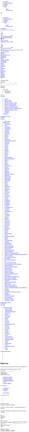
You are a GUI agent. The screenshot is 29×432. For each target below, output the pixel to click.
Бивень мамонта (9, 255)
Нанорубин (7, 178)
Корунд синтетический (10, 282)
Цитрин (7, 229)
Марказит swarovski (9, 174)
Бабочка (7, 331)
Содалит (7, 205)
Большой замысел (9, 337)
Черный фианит (8, 265)
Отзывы (5, 5)
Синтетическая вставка (10, 262)
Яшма (6, 239)
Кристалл (7, 122)
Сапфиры (7, 280)
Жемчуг (7, 150)
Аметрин (7, 132)
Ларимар (7, 241)
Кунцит (6, 167)
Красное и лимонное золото (11, 107)
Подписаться (4, 373)
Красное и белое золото (10, 104)
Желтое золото (8, 101)
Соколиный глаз (9, 207)
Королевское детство (10, 324)
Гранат (6, 146)
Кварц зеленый (8, 269)
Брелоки (3, 76)
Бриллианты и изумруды (11, 279)
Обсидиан (7, 180)
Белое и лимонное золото (11, 105)
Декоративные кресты (10, 311)
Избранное (9, 37)
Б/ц (5, 261)
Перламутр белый (9, 298)
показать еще (4, 116)
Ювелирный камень (9, 236)
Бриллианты (8, 283)
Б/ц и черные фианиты (10, 257)
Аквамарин (7, 126)
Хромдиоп (7, 275)
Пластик (7, 187)
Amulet (6, 349)
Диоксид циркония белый (11, 286)
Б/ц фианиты (8, 248)
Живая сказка (8, 343)
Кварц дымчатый (9, 247)
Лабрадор (7, 168)
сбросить (3, 87)
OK (1, 418)
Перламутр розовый (9, 295)
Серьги (2, 64)
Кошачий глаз (8, 165)
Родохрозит (7, 196)
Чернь (6, 232)
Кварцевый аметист (9, 158)
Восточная (7, 313)
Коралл (6, 162)
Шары (6, 318)
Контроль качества (7, 379)
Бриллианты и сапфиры (10, 277)
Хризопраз (7, 223)
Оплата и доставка (7, 3)
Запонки (3, 73)
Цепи (2, 67)
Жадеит (6, 149)
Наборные (7, 333)
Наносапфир (8, 179)
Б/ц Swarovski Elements (10, 259)
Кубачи (7, 332)
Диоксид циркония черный (11, 273)
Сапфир (7, 198)
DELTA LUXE (8, 307)
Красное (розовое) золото (11, 102)
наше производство (5, 54)
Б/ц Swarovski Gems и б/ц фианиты (13, 264)
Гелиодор (7, 142)
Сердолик (7, 203)
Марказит (7, 172)
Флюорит (7, 219)
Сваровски (7, 200)
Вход (7, 9)
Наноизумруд (8, 176)
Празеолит (7, 189)
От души (7, 328)
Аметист (7, 131)
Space (6, 335)
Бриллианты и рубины (10, 284)
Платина (7, 111)
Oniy (6, 347)
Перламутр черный (9, 300)
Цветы (6, 319)
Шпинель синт (8, 233)
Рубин (6, 197)
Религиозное (4, 61)
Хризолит (7, 222)
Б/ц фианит (7, 258)
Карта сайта (6, 392)
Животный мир (9, 310)
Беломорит (7, 133)
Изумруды (7, 290)
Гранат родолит (8, 271)
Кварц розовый (8, 157)
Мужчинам (3, 56)
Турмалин (7, 215)
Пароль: (3, 423)
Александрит (8, 128)
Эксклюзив (7, 315)
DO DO (7, 325)
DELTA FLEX (8, 336)
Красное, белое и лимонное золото (13, 108)
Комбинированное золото (11, 109)
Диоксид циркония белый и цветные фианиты (16, 287)
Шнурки (3, 77)
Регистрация (9, 10)
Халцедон (7, 221)
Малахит (7, 171)
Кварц (6, 156)
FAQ (4, 382)
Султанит (7, 208)
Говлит (6, 144)
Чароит (6, 230)
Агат (6, 125)
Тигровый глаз (8, 211)
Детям (2, 58)
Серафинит (7, 201)
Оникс (6, 182)
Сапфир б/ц (7, 294)
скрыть (8, 116)
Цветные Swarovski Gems (11, 266)
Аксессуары (3, 62)
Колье (2, 69)
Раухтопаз (7, 192)
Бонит (6, 138)
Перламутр (7, 186)
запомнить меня (6, 425)
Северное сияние (9, 339)
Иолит (6, 153)
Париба (6, 185)
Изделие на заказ (7, 36)
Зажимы (3, 74)
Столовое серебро (5, 59)
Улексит (7, 216)
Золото (6, 98)
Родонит (7, 194)
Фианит (7, 218)
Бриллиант (7, 139)
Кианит (6, 160)
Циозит (6, 226)
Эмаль (6, 235)
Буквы (6, 314)
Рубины (7, 289)
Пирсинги (3, 71)
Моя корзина (4, 37)
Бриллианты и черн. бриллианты (13, 291)
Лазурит (7, 169)
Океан (6, 342)
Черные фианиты (9, 251)
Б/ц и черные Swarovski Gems (12, 276)
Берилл (6, 135)
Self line (7, 340)
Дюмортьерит (8, 243)
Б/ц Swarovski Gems (9, 250)
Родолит (7, 193)
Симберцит (7, 204)
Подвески (3, 66)
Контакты (5, 4)
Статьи (5, 6)
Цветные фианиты (9, 246)
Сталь (6, 114)
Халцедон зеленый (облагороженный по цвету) (16, 254)
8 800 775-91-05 (4, 40)
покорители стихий (9, 346)
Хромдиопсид (8, 244)
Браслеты (3, 68)
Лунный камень (8, 240)
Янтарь (6, 237)
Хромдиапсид (8, 268)
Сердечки (7, 317)
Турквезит (7, 214)
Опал (6, 183)
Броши (2, 72)
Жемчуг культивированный (11, 253)
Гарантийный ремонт (8, 380)
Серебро (7, 112)
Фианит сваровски (9, 272)
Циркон (7, 293)
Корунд (6, 164)
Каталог (4, 52)
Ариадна (7, 321)
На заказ (7, 322)
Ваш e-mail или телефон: (7, 422)
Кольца (2, 63)
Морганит (7, 175)
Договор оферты (7, 383)
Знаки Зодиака (8, 308)
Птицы (6, 329)
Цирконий (7, 228)
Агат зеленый (8, 297)
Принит (7, 190)
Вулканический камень (10, 140)
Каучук (6, 154)
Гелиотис (7, 143)
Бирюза (6, 136)
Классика (7, 326)
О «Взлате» (6, 1)
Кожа (6, 161)
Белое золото (8, 100)
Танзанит (7, 210)
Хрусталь (7, 225)
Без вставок (7, 121)
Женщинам (3, 57)
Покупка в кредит (7, 378)
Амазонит (7, 129)
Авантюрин (7, 124)
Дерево (6, 147)
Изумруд (7, 151)
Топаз (6, 212)
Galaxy (6, 344)
